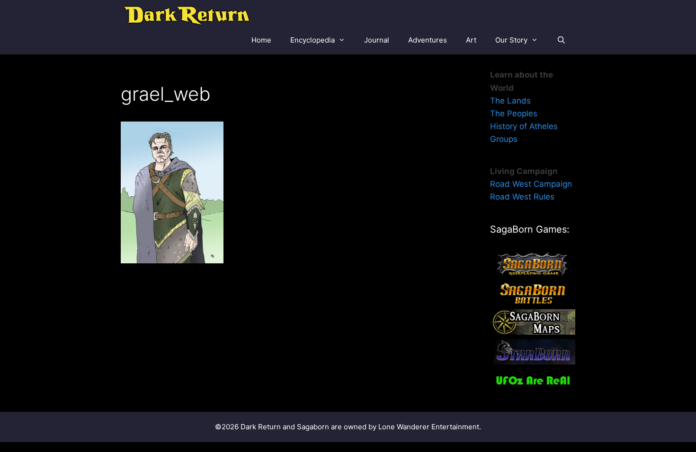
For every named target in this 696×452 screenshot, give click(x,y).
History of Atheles (524, 126)
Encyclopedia (312, 39)
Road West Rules (522, 196)
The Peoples (513, 113)
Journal (376, 39)
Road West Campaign (531, 184)
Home (261, 39)
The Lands (510, 100)
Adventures (427, 39)
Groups (504, 139)
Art (471, 39)
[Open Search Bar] (561, 40)
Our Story (511, 39)
